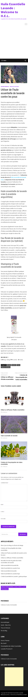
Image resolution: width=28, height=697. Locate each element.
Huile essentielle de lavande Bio (9, 565)
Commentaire (5, 482)
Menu (4, 60)
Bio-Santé (3, 643)
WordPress (20, 694)
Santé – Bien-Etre (6, 625)
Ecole (9, 365)
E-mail (3, 511)
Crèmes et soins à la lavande (9, 605)
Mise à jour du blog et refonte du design (12, 545)
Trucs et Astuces (14, 86)
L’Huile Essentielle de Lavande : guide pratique (14, 576)
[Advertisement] (14, 44)
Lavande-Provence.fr (6, 649)
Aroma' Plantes (5, 640)
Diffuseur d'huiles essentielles (7, 586)
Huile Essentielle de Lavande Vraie (10, 568)
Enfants (14, 365)
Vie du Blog (4, 630)
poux (18, 365)
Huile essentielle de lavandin (9, 436)
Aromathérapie (5, 86)
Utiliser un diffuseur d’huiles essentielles (12, 410)
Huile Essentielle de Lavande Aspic (10, 574)
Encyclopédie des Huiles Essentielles (11, 646)
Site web (3, 518)
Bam (25, 694)
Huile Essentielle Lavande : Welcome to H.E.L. (13, 10)
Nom (2, 504)
